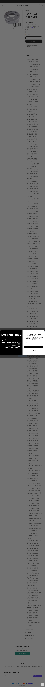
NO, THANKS (34, 350)
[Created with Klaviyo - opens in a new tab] (22, 356)
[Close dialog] (43, 331)
